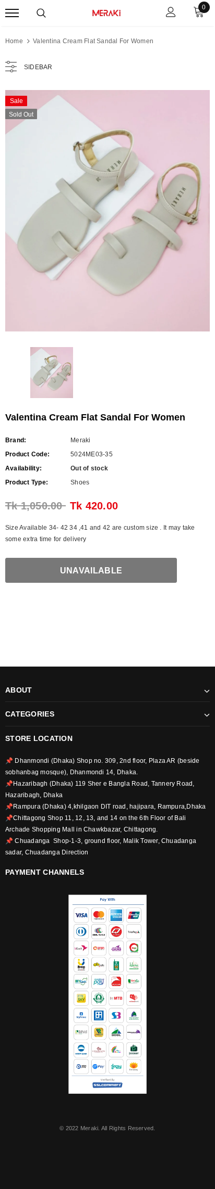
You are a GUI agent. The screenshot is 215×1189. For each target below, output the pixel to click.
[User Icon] (171, 13)
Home (14, 41)
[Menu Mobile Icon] (12, 13)
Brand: (15, 440)
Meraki (80, 440)
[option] (107, 210)
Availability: (23, 468)
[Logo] (106, 12)
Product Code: (27, 454)
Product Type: (26, 482)
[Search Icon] (41, 13)
